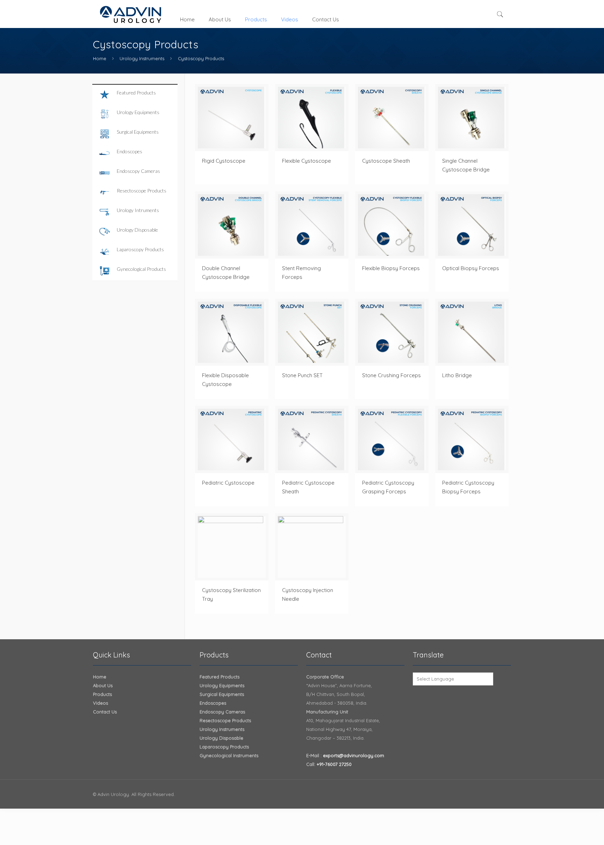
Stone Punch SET (302, 375)
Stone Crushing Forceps (391, 375)
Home (99, 58)
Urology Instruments (142, 58)
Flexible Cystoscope (306, 160)
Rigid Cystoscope (223, 160)
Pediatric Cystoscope (228, 482)
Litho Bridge (457, 375)
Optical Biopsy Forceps (470, 268)
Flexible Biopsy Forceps (391, 268)
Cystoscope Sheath (386, 160)
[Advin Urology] (131, 14)
